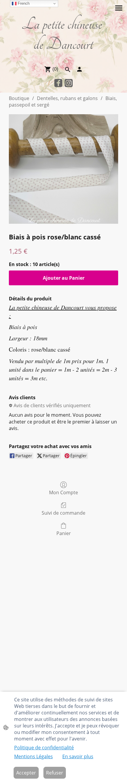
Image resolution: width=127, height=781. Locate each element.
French (23, 3)
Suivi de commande (63, 513)
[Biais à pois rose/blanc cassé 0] (63, 169)
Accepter (26, 772)
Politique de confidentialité (44, 747)
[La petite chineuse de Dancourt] (63, 57)
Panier (63, 533)
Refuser (54, 772)
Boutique (19, 98)
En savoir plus (77, 756)
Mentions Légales (33, 756)
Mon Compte (63, 492)
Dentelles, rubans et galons (67, 98)
